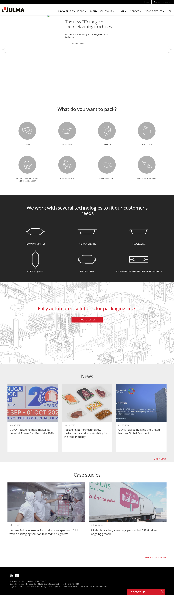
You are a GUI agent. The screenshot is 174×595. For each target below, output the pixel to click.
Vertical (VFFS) (35, 271)
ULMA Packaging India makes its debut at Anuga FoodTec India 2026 (32, 431)
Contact (146, 2)
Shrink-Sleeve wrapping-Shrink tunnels (139, 271)
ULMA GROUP (40, 581)
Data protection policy (36, 586)
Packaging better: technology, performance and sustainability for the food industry (85, 433)
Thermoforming (87, 243)
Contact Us (137, 592)
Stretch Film (87, 271)
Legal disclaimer (17, 586)
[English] (13, 9)
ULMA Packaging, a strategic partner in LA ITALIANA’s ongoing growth (124, 532)
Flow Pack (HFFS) (35, 243)
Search (170, 11)
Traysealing (139, 243)
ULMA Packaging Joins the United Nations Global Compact (139, 431)
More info (31, 43)
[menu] (163, 2)
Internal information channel (94, 586)
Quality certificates (70, 586)
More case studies (156, 557)
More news (160, 459)
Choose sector (87, 319)
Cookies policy (54, 586)
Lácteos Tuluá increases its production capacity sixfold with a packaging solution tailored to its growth (44, 532)
